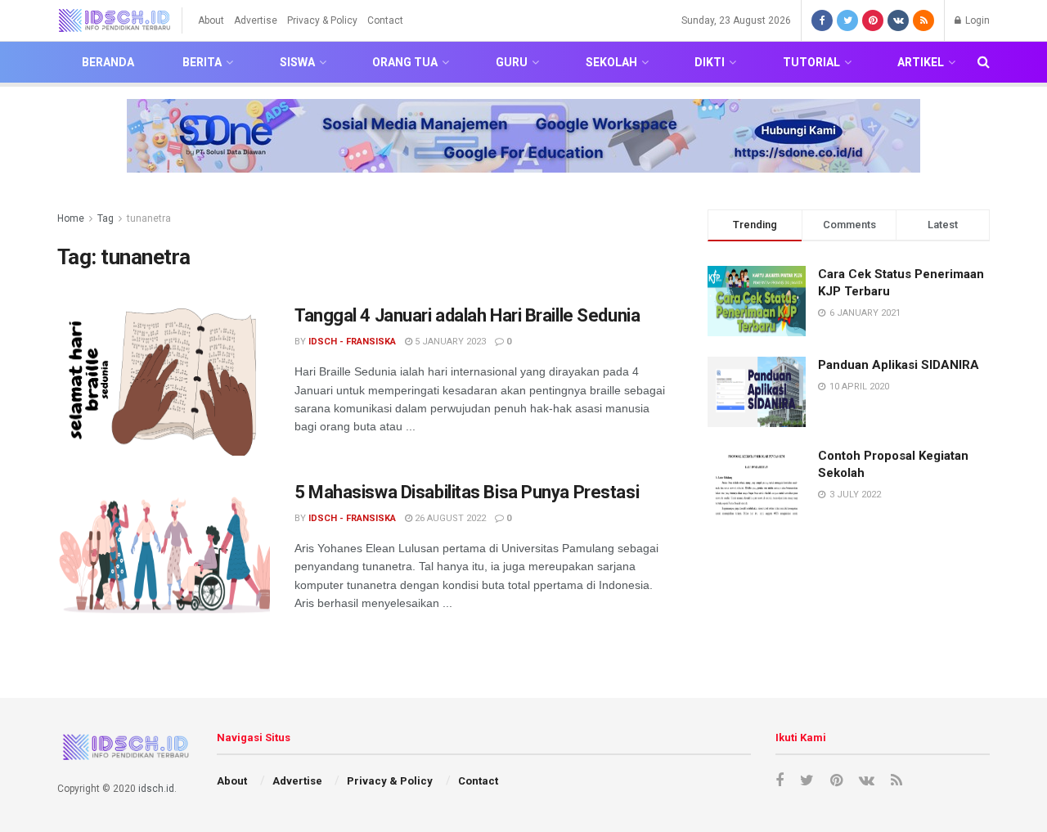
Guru (512, 62)
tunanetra (149, 218)
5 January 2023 (449, 341)
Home (70, 218)
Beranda (108, 62)
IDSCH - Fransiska (352, 341)
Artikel (920, 62)
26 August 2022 (449, 518)
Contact (385, 20)
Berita (202, 62)
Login (976, 20)
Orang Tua (405, 62)
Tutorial (811, 62)
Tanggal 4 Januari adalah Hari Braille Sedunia (467, 315)
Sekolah (611, 62)
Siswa (297, 62)
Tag (105, 218)
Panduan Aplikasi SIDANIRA (898, 365)
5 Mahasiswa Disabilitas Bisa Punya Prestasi (466, 492)
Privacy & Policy (322, 20)
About (211, 20)
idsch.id (156, 788)
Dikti (709, 62)
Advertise (255, 20)
